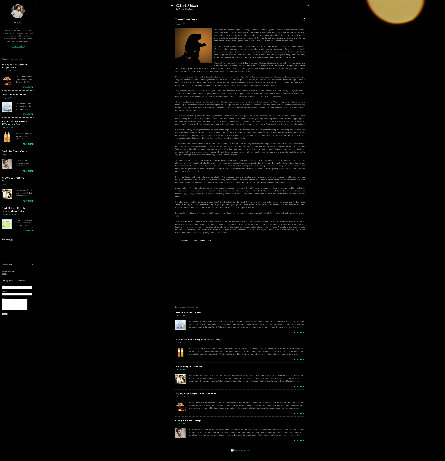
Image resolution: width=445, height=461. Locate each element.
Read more (299, 332)
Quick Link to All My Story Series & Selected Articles (14, 209)
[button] (303, 20)
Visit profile (17, 46)
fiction (202, 241)
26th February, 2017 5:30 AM (188, 366)
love (209, 241)
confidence (185, 241)
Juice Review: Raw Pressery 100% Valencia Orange (198, 339)
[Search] (308, 6)
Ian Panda (18, 23)
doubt (194, 241)
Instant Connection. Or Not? (188, 312)
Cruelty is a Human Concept (188, 420)
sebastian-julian (245, 455)
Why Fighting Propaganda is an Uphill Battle (195, 393)
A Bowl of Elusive (187, 5)
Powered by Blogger (241, 450)
